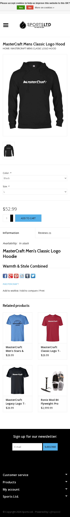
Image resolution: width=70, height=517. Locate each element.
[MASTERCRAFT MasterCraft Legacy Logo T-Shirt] (17, 380)
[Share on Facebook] (5, 276)
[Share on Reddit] (22, 276)
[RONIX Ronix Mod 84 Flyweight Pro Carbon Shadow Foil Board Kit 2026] (52, 380)
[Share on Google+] (10, 276)
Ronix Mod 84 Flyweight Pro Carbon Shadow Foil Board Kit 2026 (51, 401)
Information (11, 233)
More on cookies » (44, 7)
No (29, 7)
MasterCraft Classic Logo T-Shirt (50, 349)
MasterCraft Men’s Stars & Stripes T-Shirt (15, 349)
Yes (21, 7)
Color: (7, 173)
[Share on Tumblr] (27, 276)
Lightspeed (54, 511)
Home (6, 48)
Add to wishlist (10, 290)
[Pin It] (16, 276)
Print (42, 290)
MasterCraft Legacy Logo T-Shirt (16, 401)
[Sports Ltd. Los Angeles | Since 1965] (41, 25)
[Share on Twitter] (33, 276)
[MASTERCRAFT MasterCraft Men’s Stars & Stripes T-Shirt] (17, 327)
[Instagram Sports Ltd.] (42, 458)
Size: (6, 186)
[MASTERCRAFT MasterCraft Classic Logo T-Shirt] (52, 327)
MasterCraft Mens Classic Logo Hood (33, 48)
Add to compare (29, 290)
